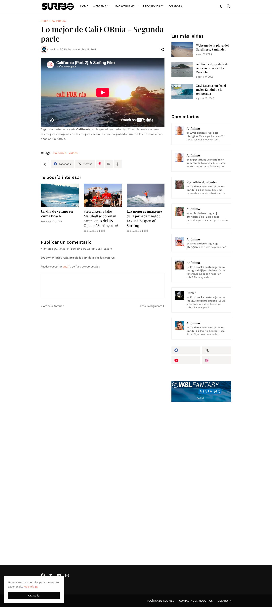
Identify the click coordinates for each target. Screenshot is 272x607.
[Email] (109, 164)
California (59, 21)
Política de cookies (160, 600)
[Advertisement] (201, 473)
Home (84, 6)
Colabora (175, 6)
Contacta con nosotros (196, 600)
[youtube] (185, 360)
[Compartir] (162, 49)
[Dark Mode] (221, 6)
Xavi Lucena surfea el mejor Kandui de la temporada (211, 89)
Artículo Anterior (53, 306)
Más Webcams (125, 6)
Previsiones (151, 6)
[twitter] (216, 350)
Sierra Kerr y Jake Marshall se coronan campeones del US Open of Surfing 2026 (101, 218)
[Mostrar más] (118, 164)
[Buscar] (227, 6)
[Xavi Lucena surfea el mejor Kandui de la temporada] (182, 91)
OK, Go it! (34, 595)
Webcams (99, 6)
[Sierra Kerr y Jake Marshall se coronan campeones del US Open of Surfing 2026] (102, 195)
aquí (65, 266)
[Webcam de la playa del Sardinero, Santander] (182, 49)
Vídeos (73, 153)
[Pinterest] (100, 164)
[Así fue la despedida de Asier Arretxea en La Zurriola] (182, 69)
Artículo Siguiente (151, 306)
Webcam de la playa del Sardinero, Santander (212, 47)
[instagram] (216, 360)
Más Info (28, 586)
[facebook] (185, 350)
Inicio (44, 21)
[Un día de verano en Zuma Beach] (60, 195)
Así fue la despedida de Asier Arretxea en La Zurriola (212, 68)
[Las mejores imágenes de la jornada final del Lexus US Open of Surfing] (145, 195)
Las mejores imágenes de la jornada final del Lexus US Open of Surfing (144, 218)
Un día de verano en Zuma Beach (57, 213)
